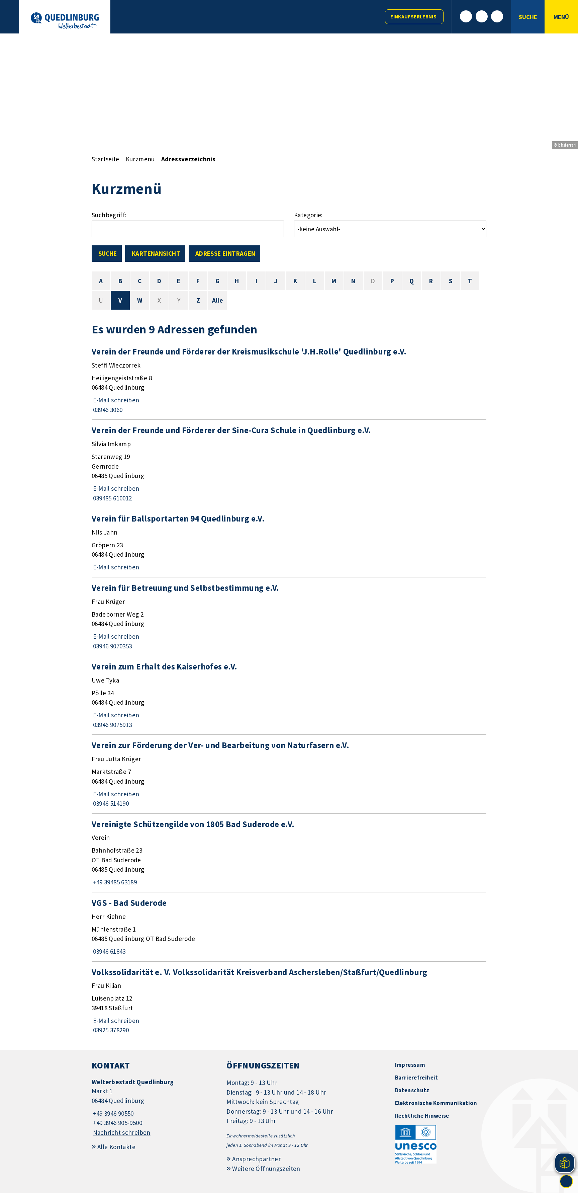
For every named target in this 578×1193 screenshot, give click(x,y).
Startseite (105, 159)
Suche (107, 253)
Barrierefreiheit (416, 1077)
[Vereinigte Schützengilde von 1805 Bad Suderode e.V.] (289, 853)
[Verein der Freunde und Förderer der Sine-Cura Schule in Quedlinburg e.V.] (289, 464)
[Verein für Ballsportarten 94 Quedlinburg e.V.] (289, 542)
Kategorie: (308, 215)
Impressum (410, 1064)
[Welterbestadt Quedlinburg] (154, 1107)
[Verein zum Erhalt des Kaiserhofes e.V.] (289, 695)
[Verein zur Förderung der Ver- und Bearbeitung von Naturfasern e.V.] (289, 774)
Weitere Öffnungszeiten (266, 1169)
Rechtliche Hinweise (422, 1115)
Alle (217, 300)
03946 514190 (110, 803)
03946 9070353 (112, 646)
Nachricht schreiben (122, 1132)
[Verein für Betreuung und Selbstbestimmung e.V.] (289, 616)
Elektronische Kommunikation (436, 1103)
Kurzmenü (140, 159)
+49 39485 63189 (114, 882)
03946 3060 (107, 410)
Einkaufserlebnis (413, 16)
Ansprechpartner (256, 1159)
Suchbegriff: (109, 215)
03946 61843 (109, 951)
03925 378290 (110, 1030)
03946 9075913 (112, 725)
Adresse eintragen (225, 253)
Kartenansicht (156, 253)
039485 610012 (112, 498)
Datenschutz (412, 1090)
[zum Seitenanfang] (566, 1181)
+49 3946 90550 (113, 1113)
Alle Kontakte (116, 1147)
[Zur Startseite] (64, 20)
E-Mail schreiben (115, 400)
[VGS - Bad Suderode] (289, 926)
